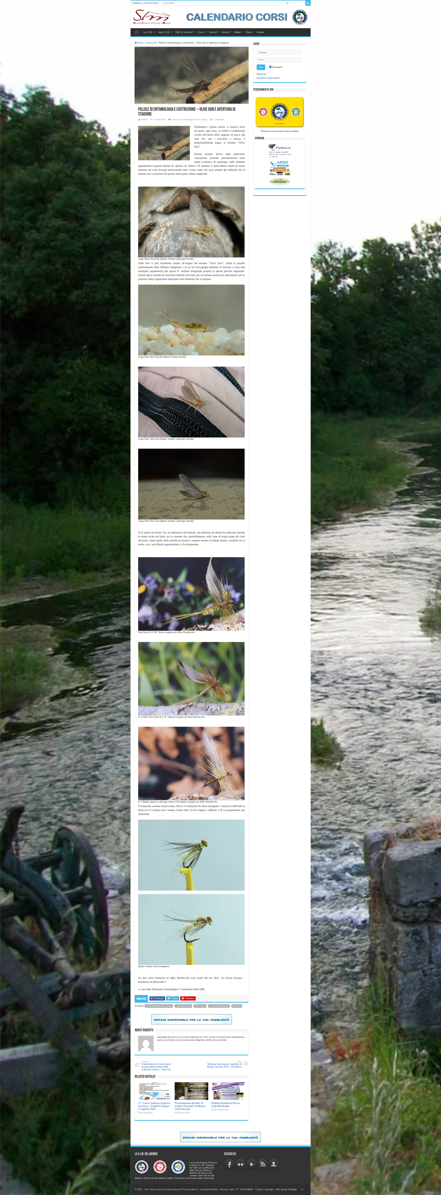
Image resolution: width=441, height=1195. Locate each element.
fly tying (200, 1006)
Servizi (212, 32)
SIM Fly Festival (183, 32)
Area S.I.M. (164, 32)
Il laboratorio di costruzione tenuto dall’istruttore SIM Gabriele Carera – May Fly (156, 1066)
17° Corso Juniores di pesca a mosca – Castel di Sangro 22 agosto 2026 (154, 1106)
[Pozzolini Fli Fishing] (280, 181)
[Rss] (287, 3)
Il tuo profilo (168, 3)
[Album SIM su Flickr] (240, 1164)
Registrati (261, 74)
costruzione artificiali (159, 1006)
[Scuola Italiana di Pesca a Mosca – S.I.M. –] (152, 16)
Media (237, 32)
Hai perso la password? (268, 78)
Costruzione (151, 42)
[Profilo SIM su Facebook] (229, 1164)
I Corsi (200, 32)
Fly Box (197, 119)
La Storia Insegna (219, 1006)
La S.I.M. (148, 32)
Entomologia (188, 119)
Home (136, 31)
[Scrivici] (273, 1164)
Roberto (144, 119)
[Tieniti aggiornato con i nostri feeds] (262, 1164)
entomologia (183, 1006)
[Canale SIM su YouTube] (251, 1164)
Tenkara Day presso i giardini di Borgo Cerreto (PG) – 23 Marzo (224, 1064)
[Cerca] (308, 3)
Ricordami (276, 67)
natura (237, 1006)
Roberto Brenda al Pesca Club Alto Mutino (225, 1104)
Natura (204, 119)
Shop (248, 32)
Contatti (260, 32)
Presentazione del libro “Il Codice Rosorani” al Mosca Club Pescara (190, 1106)
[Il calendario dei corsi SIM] (245, 16)
